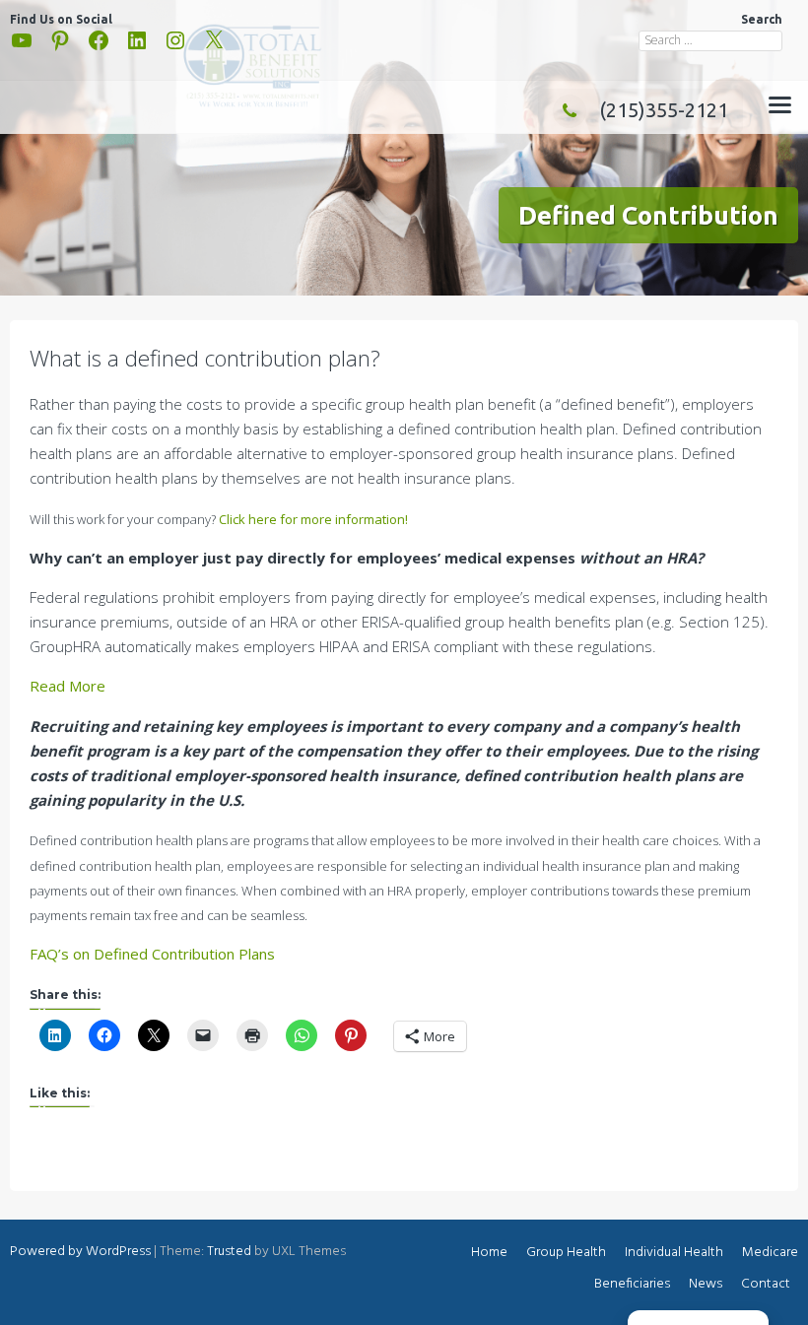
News (705, 1284)
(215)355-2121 (663, 110)
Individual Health (674, 1252)
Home (489, 1252)
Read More (67, 686)
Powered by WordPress (80, 1251)
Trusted (229, 1251)
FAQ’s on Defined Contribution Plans (152, 953)
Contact (765, 1284)
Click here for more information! (313, 519)
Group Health (566, 1252)
